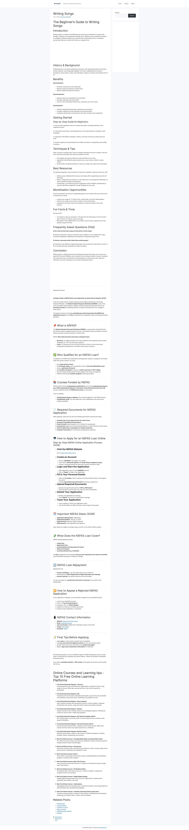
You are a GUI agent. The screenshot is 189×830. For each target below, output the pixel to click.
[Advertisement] (80, 53)
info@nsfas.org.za (66, 623)
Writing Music (58, 818)
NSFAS (66, 628)
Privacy (126, 3)
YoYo (56, 820)
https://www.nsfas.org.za (68, 453)
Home (120, 3)
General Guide (58, 817)
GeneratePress (103, 827)
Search (117, 12)
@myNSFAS (65, 627)
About (132, 3)
